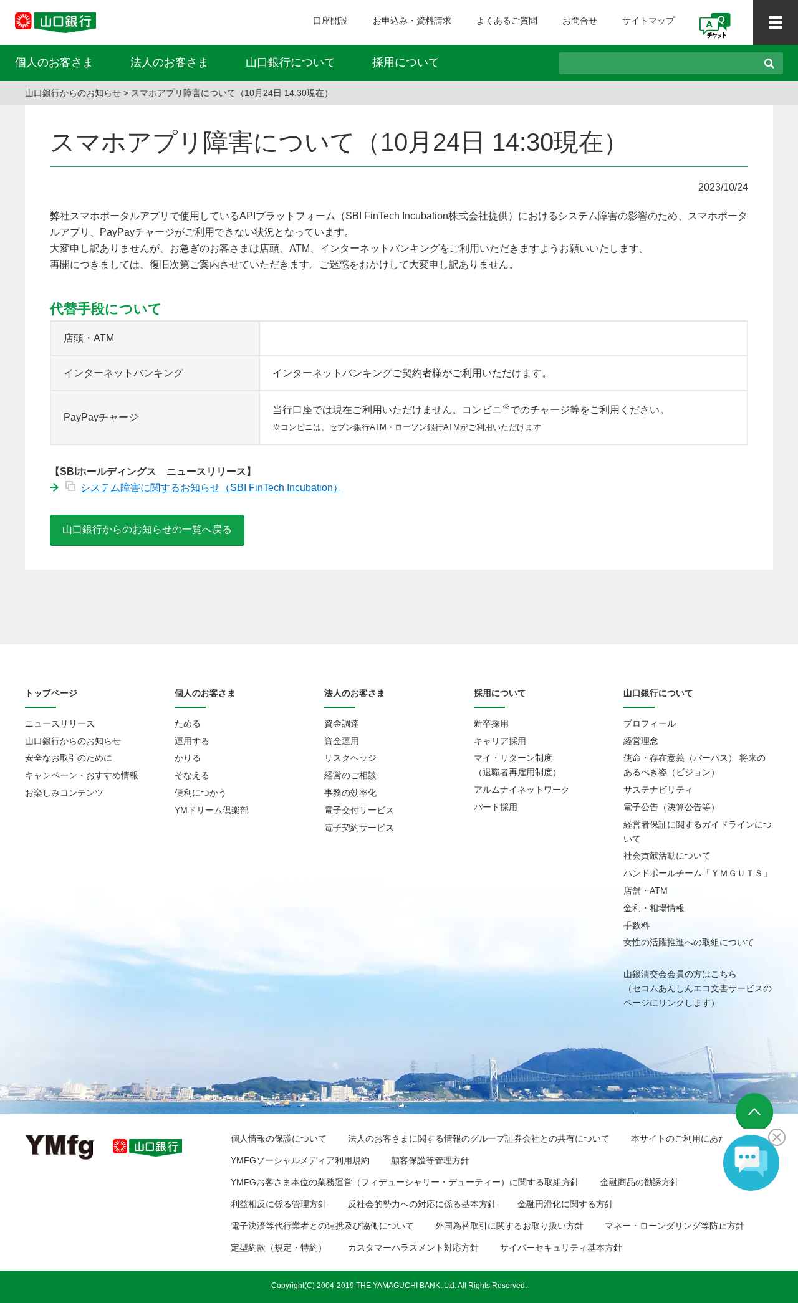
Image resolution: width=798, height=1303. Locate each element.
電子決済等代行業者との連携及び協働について (322, 1226)
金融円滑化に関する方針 (565, 1204)
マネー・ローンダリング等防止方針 (674, 1226)
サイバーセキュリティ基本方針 (561, 1248)
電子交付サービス (359, 810)
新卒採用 (491, 723)
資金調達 (341, 723)
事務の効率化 (350, 793)
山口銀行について (290, 62)
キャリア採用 (500, 741)
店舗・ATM (645, 890)
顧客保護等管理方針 (430, 1160)
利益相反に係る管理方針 (279, 1204)
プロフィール (649, 723)
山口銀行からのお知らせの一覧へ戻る (147, 529)
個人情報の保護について (279, 1138)
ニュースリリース (60, 723)
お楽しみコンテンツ (64, 793)
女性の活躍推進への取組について (688, 942)
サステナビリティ (658, 790)
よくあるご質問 (506, 21)
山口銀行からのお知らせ (73, 93)
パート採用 (495, 807)
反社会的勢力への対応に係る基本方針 (422, 1204)
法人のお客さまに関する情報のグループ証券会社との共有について (479, 1138)
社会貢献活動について (667, 856)
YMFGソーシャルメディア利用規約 (300, 1160)
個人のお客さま (54, 62)
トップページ (51, 693)
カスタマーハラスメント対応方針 (413, 1248)
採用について (406, 62)
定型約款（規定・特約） (279, 1248)
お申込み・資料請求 (412, 21)
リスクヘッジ (350, 758)
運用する (192, 741)
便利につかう (201, 793)
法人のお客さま (169, 62)
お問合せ (579, 21)
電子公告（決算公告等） (671, 807)
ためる (188, 723)
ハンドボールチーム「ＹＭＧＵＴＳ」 (697, 873)
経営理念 (640, 741)
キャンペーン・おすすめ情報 (81, 775)
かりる (188, 758)
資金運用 (341, 741)
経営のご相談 (350, 775)
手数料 (636, 925)
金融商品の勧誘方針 (639, 1182)
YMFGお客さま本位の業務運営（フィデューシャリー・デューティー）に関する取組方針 (405, 1182)
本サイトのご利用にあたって (687, 1138)
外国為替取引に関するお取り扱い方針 (509, 1226)
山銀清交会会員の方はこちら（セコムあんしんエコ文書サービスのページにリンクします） (697, 988)
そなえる (192, 775)
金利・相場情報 (654, 908)
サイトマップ (648, 21)
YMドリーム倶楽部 (212, 810)
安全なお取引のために (68, 758)
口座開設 (330, 21)
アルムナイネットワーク (522, 790)
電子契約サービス (359, 828)
